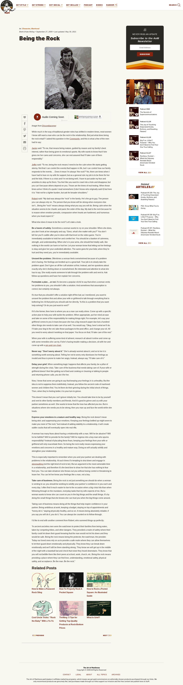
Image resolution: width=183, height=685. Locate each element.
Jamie (34, 148)
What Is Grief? (93, 617)
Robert (35, 199)
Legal (78, 674)
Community (75, 139)
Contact (67, 674)
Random (110, 5)
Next (105, 635)
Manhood (35, 29)
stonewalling (37, 464)
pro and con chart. (53, 345)
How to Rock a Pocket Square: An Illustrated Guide (97, 592)
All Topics (102, 674)
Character (26, 29)
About (89, 674)
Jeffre (34, 165)
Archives (116, 674)
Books (99, 5)
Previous (40, 635)
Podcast (88, 5)
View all (142, 172)
